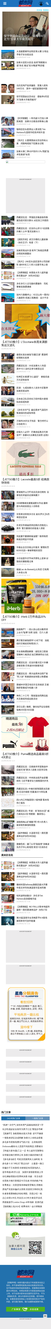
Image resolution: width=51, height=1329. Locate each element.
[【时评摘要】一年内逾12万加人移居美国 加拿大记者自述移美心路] (7, 121)
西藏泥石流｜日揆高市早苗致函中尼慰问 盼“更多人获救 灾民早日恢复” (32, 769)
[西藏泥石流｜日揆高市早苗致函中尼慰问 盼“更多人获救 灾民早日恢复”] (7, 769)
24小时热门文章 (13, 1118)
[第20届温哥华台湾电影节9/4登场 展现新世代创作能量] (7, 920)
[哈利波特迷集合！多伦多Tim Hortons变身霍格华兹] (7, 898)
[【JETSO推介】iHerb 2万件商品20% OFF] (25, 596)
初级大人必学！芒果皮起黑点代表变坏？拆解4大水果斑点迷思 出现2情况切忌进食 (32, 435)
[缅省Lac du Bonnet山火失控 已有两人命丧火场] (7, 572)
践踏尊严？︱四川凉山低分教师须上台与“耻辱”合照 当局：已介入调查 (32, 632)
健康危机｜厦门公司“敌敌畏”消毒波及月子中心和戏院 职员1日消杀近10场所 (32, 847)
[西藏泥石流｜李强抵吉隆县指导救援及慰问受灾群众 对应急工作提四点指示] (7, 220)
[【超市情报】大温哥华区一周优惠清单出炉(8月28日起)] (7, 836)
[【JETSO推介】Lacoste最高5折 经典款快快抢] (25, 458)
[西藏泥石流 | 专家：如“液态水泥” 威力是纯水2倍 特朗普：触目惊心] (7, 813)
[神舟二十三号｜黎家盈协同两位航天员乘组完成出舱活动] (7, 698)
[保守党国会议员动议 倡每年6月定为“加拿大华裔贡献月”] (7, 99)
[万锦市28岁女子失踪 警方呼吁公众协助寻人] (7, 423)
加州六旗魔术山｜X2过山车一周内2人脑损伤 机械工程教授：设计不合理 (32, 297)
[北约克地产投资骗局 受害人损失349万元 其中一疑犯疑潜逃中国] (7, 88)
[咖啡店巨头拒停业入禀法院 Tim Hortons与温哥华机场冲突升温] (7, 132)
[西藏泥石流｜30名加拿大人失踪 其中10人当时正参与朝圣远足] (7, 368)
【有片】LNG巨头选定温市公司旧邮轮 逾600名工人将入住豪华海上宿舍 (33, 264)
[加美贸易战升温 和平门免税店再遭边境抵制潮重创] (7, 253)
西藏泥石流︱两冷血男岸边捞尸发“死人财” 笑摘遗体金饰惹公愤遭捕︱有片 (32, 676)
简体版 (39, 10)
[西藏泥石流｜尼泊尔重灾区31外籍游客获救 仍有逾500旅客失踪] (7, 665)
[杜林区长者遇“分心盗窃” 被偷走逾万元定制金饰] (7, 379)
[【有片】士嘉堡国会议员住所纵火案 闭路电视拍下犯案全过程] (7, 143)
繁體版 (46, 10)
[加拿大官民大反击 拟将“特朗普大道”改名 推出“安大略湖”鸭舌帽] (7, 65)
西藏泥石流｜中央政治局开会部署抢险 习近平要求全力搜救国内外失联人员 (32, 781)
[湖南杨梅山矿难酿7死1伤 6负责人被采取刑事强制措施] (7, 824)
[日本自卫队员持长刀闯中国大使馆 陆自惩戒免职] (7, 401)
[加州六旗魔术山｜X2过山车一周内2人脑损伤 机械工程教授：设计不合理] (7, 297)
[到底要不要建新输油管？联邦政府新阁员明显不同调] (7, 539)
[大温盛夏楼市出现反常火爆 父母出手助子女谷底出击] (7, 54)
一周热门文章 (37, 1118)
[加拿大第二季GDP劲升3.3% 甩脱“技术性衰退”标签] (7, 154)
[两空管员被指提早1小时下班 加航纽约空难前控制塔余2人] (7, 643)
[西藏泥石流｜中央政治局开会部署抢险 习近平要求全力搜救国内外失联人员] (7, 780)
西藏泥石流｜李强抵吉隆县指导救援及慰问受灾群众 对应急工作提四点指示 (32, 220)
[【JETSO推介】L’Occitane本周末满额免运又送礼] (25, 321)
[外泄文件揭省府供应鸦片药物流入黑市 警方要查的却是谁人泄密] (7, 528)
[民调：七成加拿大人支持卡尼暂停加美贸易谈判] (7, 390)
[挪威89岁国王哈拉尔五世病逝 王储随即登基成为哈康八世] (7, 687)
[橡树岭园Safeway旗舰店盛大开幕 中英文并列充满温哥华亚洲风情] (7, 887)
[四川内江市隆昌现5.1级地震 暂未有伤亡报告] (7, 802)
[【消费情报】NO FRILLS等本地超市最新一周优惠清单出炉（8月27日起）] (7, 909)
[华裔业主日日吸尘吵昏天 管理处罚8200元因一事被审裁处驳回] (7, 550)
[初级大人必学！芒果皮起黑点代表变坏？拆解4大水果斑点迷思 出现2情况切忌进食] (7, 435)
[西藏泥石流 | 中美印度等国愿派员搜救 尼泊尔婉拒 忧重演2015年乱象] (7, 791)
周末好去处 (7, 855)
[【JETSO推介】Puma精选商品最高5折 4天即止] (25, 733)
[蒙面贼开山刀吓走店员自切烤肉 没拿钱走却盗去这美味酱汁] (7, 495)
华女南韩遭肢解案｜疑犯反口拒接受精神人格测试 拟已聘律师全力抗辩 (32, 654)
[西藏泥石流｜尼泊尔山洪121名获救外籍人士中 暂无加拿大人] (7, 231)
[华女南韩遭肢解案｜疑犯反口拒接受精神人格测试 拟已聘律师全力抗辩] (7, 654)
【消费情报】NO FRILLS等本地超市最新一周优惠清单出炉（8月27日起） (33, 910)
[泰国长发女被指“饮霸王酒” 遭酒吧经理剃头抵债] (7, 357)
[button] (47, 3)
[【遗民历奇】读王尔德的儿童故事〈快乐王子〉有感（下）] (7, 242)
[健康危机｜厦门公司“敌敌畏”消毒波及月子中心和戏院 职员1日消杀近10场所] (7, 847)
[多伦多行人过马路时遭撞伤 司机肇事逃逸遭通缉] (7, 286)
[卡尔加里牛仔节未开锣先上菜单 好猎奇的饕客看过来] (7, 561)
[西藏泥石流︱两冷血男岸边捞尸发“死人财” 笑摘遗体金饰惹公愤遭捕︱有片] (7, 676)
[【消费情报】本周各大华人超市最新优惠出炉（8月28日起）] (7, 275)
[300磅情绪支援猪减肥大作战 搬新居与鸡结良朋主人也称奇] (7, 506)
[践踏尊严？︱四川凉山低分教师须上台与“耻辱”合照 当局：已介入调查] (7, 632)
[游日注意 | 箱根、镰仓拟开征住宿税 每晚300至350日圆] (7, 709)
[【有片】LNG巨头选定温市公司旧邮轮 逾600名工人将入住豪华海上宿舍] (7, 264)
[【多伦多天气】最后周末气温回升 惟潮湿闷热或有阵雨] (7, 412)
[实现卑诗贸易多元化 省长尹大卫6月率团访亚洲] (7, 517)
